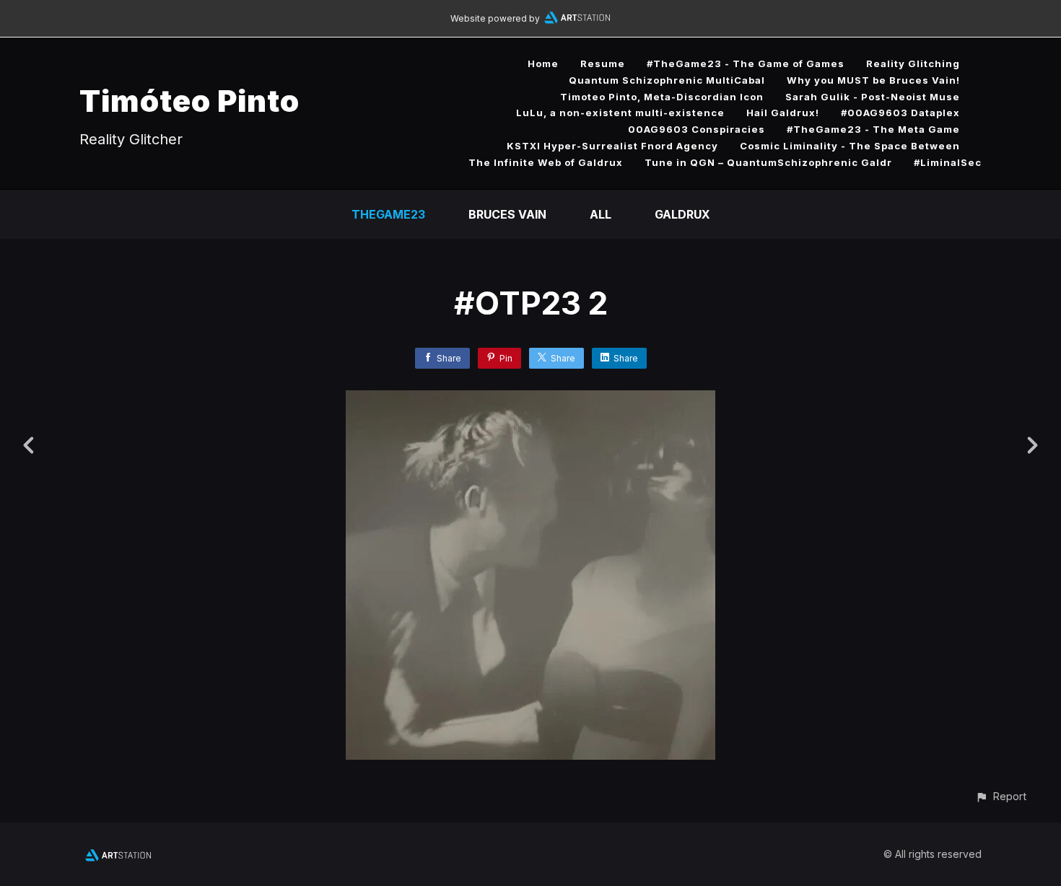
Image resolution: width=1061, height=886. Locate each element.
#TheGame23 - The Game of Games (745, 63)
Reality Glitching (913, 63)
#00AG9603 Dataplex (900, 112)
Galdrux (682, 214)
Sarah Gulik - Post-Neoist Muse (872, 96)
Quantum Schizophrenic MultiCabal (667, 80)
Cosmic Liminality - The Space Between (850, 146)
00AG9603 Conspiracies (696, 129)
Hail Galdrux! (782, 112)
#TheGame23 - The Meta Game (873, 129)
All (600, 214)
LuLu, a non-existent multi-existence (620, 112)
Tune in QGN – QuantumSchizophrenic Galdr (768, 162)
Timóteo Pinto (189, 100)
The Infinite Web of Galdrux (545, 162)
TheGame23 (388, 214)
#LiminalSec (948, 162)
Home (543, 63)
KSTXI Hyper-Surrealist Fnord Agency (612, 146)
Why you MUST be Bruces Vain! (873, 80)
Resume (602, 63)
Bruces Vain (507, 214)
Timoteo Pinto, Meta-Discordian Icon (662, 96)
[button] (1000, 796)
